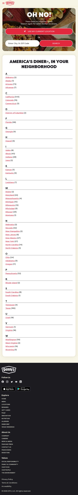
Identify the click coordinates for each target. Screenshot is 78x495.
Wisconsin (9, 346)
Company (5, 436)
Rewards (5, 407)
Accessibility (6, 486)
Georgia (9, 131)
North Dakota (11, 248)
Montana (9, 215)
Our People (6, 470)
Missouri (9, 212)
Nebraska (9, 224)
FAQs (3, 413)
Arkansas (9, 87)
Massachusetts (12, 198)
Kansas (8, 170)
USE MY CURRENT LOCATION (41, 31)
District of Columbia (14, 113)
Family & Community (10, 464)
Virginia (8, 330)
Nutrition (6, 418)
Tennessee (10, 305)
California (9, 97)
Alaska (8, 81)
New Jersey (10, 235)
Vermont (9, 327)
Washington (10, 340)
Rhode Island (11, 283)
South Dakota (11, 295)
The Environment (8, 473)
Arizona (8, 84)
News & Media (7, 441)
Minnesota (10, 205)
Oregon (8, 264)
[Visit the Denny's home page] (9, 370)
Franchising (6, 450)
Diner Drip (5, 424)
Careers (5, 438)
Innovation (6, 415)
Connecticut (10, 103)
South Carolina (12, 292)
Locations (6, 404)
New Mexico (11, 238)
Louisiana (9, 182)
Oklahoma (10, 261)
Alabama (9, 77)
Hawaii (8, 141)
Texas (8, 308)
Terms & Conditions (9, 483)
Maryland (9, 195)
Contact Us (6, 447)
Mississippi (10, 208)
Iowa (7, 160)
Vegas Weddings (8, 427)
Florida (8, 122)
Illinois (8, 154)
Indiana (8, 157)
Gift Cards (6, 410)
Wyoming (9, 350)
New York (9, 241)
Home (4, 398)
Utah (7, 317)
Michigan (9, 202)
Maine (8, 192)
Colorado (9, 100)
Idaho (8, 150)
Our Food (5, 467)
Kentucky (9, 173)
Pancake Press (7, 444)
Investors (6, 452)
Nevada (9, 228)
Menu (4, 401)
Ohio (7, 257)
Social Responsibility (10, 461)
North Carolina (12, 245)
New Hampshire (12, 231)
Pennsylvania (11, 273)
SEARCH (56, 43)
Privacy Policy (7, 479)
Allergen (5, 421)
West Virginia (11, 343)
